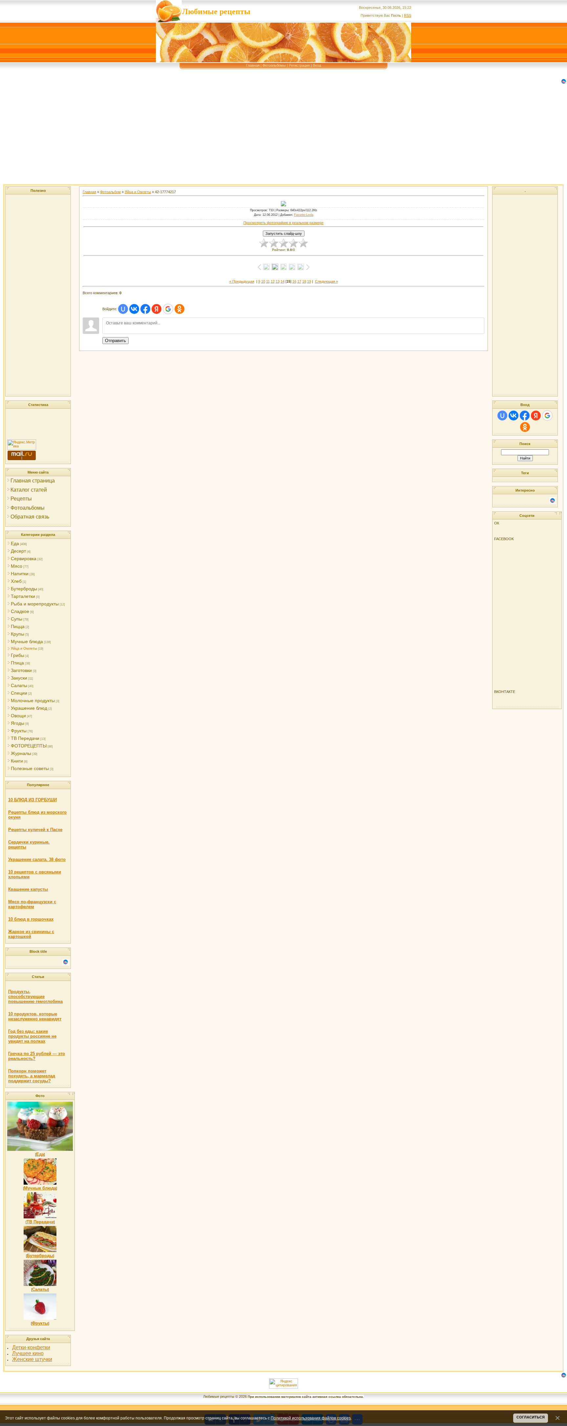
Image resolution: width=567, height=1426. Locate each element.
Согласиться (530, 1417)
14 (282, 281)
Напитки (20, 573)
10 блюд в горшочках (30, 919)
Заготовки (21, 670)
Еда (15, 543)
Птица (17, 662)
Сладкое (20, 611)
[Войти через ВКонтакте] (134, 309)
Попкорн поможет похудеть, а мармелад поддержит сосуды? (31, 1076)
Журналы (21, 753)
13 (278, 281)
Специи (19, 693)
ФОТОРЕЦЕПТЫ (29, 745)
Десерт (18, 551)
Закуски (19, 678)
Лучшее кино (28, 1353)
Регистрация (299, 65)
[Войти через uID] (123, 309)
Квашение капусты (28, 889)
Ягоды (17, 723)
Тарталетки (23, 596)
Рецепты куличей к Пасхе (35, 829)
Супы (16, 618)
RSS (407, 15)
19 (309, 281)
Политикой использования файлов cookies (311, 1418)
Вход (317, 65)
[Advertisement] (197, 138)
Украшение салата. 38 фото (37, 859)
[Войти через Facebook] (145, 309)
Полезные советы (30, 768)
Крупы (17, 634)
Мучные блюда (27, 641)
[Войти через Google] (168, 309)
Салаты (19, 685)
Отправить (115, 340)
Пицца (18, 626)
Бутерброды (24, 588)
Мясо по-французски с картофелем (32, 904)
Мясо (16, 566)
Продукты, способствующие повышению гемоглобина (35, 996)
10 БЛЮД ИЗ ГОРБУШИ (32, 799)
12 (273, 281)
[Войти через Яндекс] (156, 309)
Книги (17, 761)
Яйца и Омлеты (24, 648)
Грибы (17, 655)
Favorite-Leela (303, 214)
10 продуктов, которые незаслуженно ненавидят (34, 1016)
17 (299, 281)
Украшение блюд (29, 708)
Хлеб (16, 581)
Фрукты (19, 730)
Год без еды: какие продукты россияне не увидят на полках (32, 1036)
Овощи (18, 715)
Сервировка (23, 558)
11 (268, 281)
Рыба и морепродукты (35, 603)
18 (304, 281)
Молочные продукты (33, 700)
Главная (253, 65)
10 (263, 281)
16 (294, 281)
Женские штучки (32, 1359)
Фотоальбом (110, 192)
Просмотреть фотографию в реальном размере (283, 223)
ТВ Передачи (25, 738)
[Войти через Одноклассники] (179, 309)
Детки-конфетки (31, 1347)
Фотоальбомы (274, 65)
